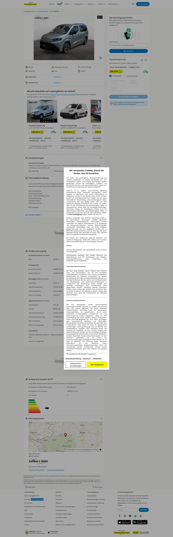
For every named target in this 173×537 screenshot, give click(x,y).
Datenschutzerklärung (73, 359)
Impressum (87, 359)
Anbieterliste (97, 359)
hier (100, 214)
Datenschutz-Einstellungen (75, 364)
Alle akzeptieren (97, 365)
